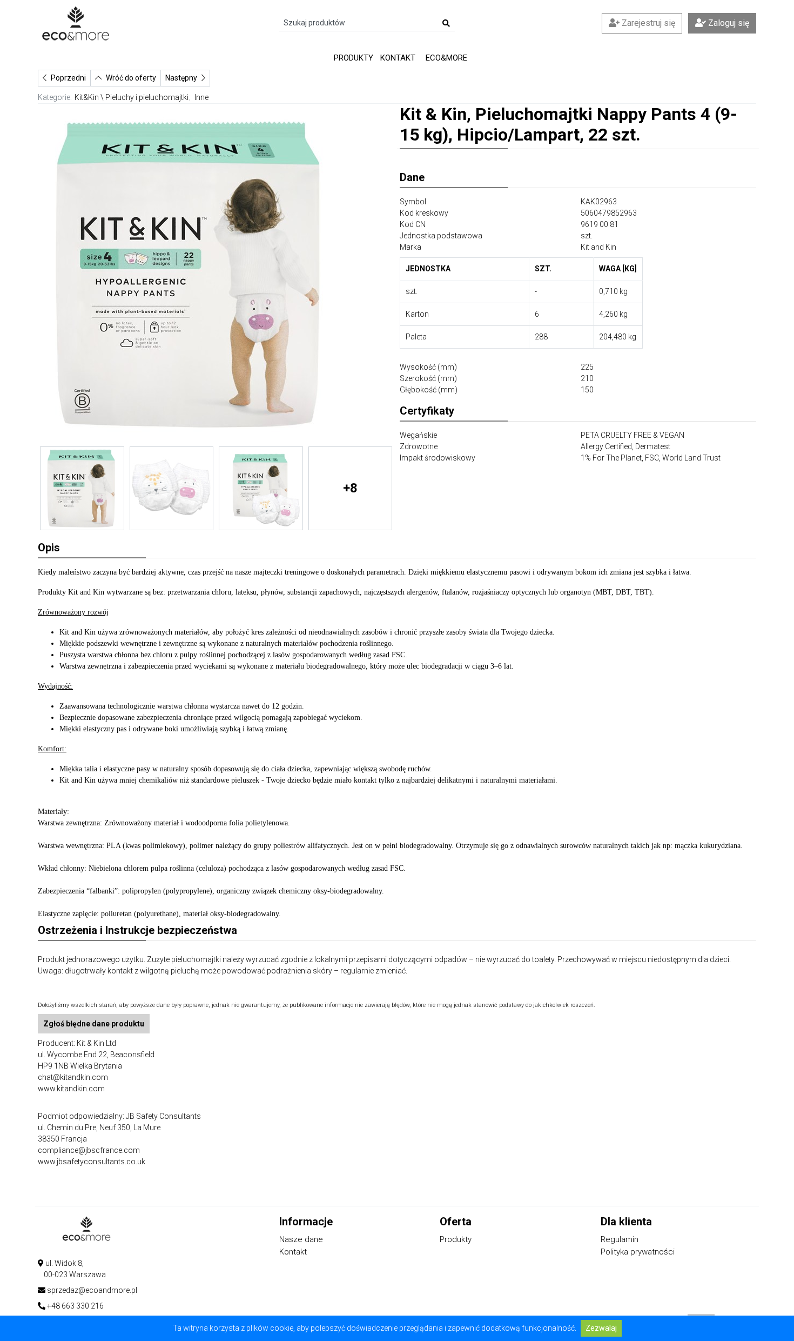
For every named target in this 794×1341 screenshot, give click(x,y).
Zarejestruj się (647, 23)
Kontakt (397, 58)
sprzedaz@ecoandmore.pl (92, 1290)
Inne (201, 97)
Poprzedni (68, 78)
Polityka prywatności (638, 1252)
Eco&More (446, 58)
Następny (181, 78)
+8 (350, 488)
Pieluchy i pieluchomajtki (147, 97)
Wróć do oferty (131, 78)
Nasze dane (301, 1239)
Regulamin (619, 1239)
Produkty (353, 58)
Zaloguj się (727, 23)
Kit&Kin (87, 97)
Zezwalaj (601, 1328)
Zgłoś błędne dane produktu (93, 1023)
